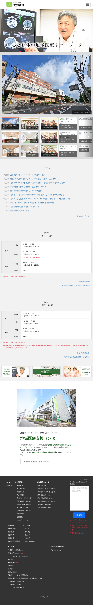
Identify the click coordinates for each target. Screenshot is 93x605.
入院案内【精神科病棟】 (25, 504)
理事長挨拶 (12, 529)
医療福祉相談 (42, 485)
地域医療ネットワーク (44, 482)
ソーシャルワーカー (18, 556)
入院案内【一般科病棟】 (25, 501)
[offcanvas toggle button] (88, 4)
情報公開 (11, 538)
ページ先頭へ (83, 479)
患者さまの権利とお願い (25, 498)
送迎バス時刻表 (30, 541)
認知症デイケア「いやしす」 (47, 489)
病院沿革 (11, 535)
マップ (27, 529)
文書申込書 (20, 492)
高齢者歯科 (20, 514)
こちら (81, 533)
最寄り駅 (27, 532)
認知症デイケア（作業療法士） (18, 575)
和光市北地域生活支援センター (48, 501)
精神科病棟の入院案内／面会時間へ (77, 357)
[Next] (88, 137)
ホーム (8, 482)
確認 (80, 515)
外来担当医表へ (85, 281)
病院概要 (11, 525)
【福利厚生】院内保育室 (16, 581)
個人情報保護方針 (14, 541)
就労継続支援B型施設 (45, 504)
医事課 (10, 569)
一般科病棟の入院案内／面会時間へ (77, 285)
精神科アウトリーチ (44, 507)
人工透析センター (22, 507)
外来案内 (20, 485)
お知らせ (9, 485)
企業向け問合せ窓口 (57, 546)
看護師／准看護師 (15, 550)
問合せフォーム (56, 550)
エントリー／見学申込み (16, 587)
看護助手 (15, 553)
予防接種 (20, 517)
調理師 (10, 566)
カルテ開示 (20, 495)
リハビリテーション (23, 520)
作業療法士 (13, 562)
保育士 (13, 572)
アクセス (27, 525)
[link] (46, 478)
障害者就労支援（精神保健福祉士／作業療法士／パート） (27, 578)
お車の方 (27, 538)
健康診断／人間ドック (24, 510)
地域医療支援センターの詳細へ (37, 462)
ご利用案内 (20, 482)
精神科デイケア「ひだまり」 (47, 492)
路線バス (27, 535)
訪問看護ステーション (45, 495)
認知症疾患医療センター (46, 498)
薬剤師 (10, 559)
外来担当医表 (21, 489)
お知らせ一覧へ (85, 216)
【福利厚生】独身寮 (14, 584)
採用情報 (11, 546)
